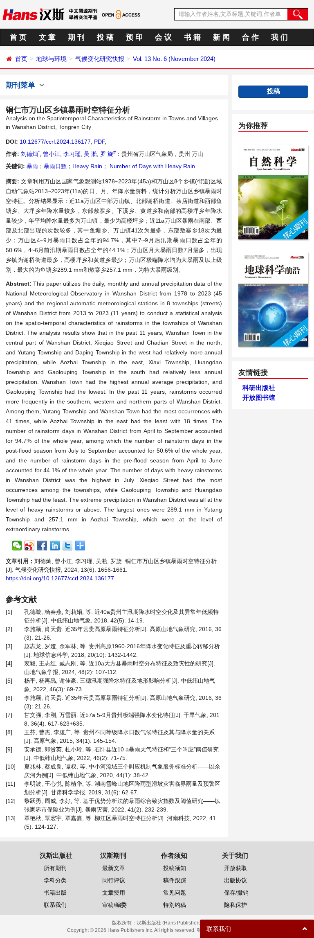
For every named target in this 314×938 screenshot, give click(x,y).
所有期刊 (55, 868)
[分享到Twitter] (68, 545)
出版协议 (235, 880)
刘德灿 (30, 154)
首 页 (18, 37)
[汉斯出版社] (33, 14)
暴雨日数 (55, 166)
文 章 (47, 37)
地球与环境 (51, 58)
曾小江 (51, 154)
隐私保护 (235, 905)
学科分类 (55, 880)
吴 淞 (90, 154)
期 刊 (76, 37)
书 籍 (192, 37)
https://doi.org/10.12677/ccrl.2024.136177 (60, 578)
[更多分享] (80, 545)
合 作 (250, 37)
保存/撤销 (236, 892)
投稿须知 (174, 868)
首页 (21, 58)
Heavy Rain (87, 166)
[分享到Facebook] (42, 545)
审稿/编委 (114, 905)
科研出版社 (258, 387)
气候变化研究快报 (99, 58)
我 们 (279, 37)
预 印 (134, 37)
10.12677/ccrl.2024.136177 (55, 141)
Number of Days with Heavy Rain (151, 166)
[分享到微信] (17, 545)
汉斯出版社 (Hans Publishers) (169, 923)
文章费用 (113, 892)
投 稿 (105, 37)
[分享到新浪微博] (30, 545)
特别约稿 (174, 905)
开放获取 (235, 868)
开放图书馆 (258, 397)
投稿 (273, 91)
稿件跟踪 (174, 880)
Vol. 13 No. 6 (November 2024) (174, 58)
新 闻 (221, 37)
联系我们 (55, 905)
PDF (99, 141)
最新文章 (113, 868)
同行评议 (113, 880)
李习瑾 (72, 154)
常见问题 (174, 892)
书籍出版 (55, 892)
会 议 (163, 37)
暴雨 (32, 166)
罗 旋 (108, 154)
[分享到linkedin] (55, 545)
